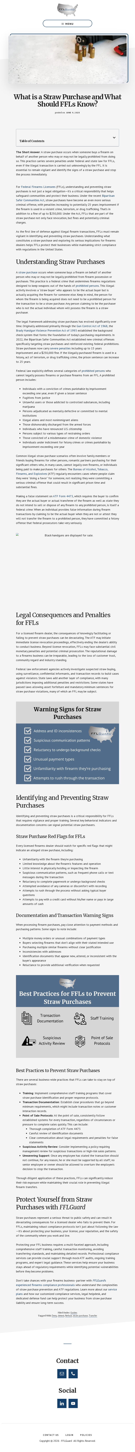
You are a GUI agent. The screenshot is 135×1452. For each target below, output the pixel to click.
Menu (69, 23)
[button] (114, 137)
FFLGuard (67, 10)
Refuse (68, 1315)
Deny (54, 1315)
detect (61, 1315)
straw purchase (80, 1315)
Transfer (93, 1315)
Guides (73, 1312)
